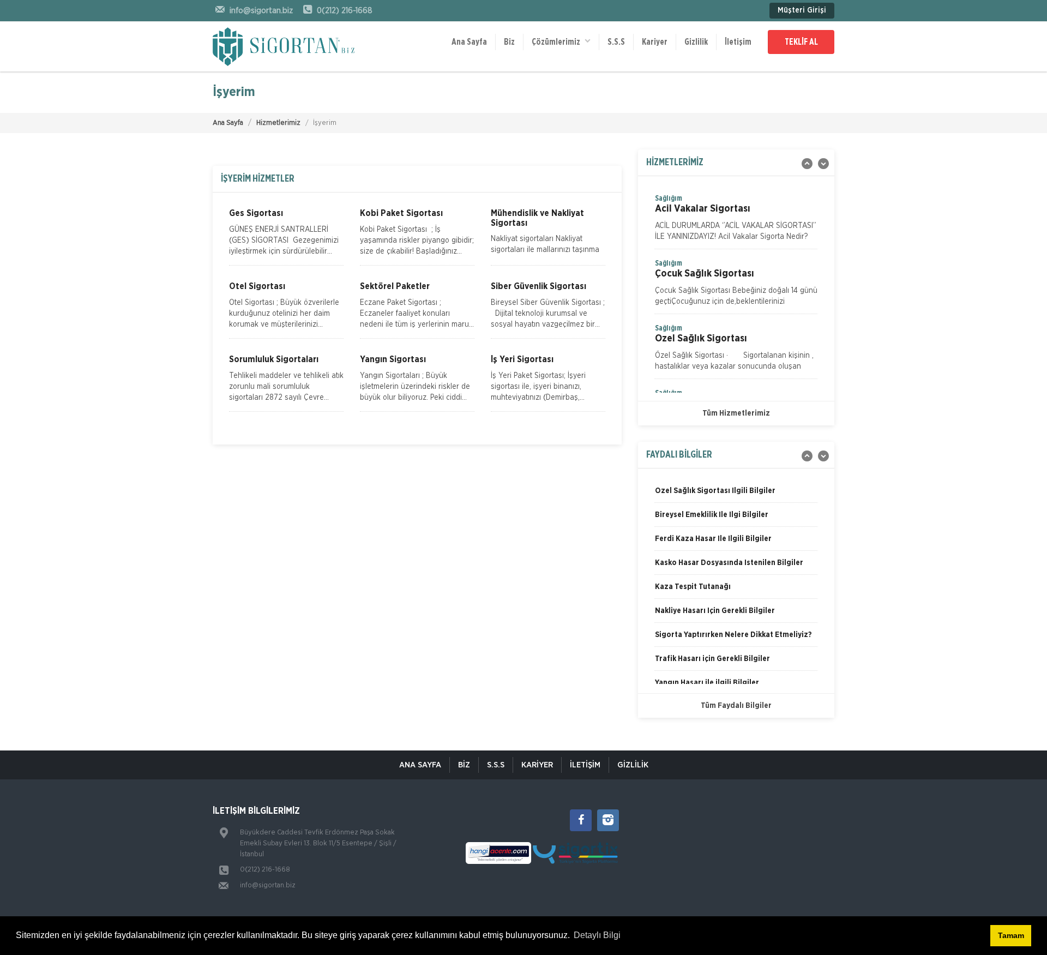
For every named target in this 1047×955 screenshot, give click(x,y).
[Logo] (283, 46)
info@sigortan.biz (268, 885)
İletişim (738, 42)
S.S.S (616, 42)
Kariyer (654, 42)
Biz (509, 42)
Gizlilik (696, 42)
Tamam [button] (1011, 935)
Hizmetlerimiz (278, 123)
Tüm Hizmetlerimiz (736, 413)
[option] (736, 221)
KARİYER (537, 765)
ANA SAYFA (420, 765)
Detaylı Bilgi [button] (597, 935)
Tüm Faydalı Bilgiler (736, 706)
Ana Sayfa (469, 42)
